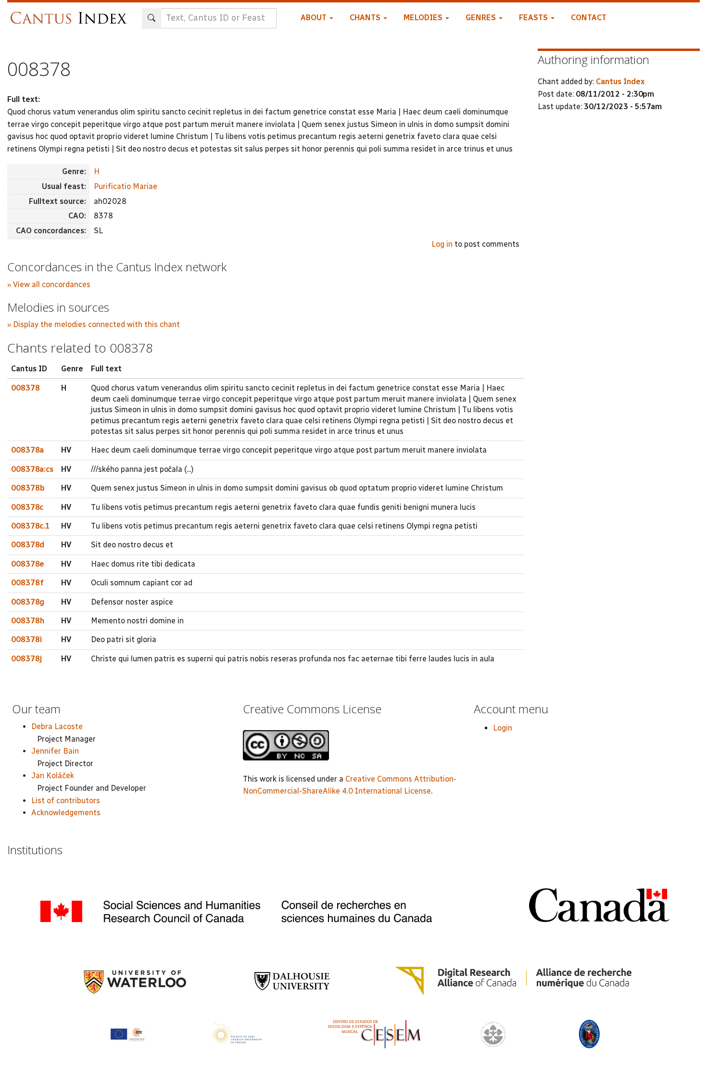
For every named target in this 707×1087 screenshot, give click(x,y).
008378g (27, 602)
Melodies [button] (424, 17)
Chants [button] (366, 17)
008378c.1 (30, 526)
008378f (27, 582)
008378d (27, 544)
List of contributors (65, 800)
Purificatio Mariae (125, 186)
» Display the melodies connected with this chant (93, 324)
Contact (588, 17)
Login (502, 728)
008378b (28, 488)
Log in (442, 244)
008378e (27, 564)
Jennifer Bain (55, 751)
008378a (27, 450)
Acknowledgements (66, 812)
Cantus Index (620, 81)
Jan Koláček (52, 775)
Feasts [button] (534, 17)
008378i (26, 639)
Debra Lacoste (57, 726)
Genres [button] (482, 17)
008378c (27, 507)
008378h (27, 620)
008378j (26, 658)
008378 (25, 387)
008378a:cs (32, 469)
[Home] (71, 13)
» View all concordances (48, 284)
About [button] (314, 17)
